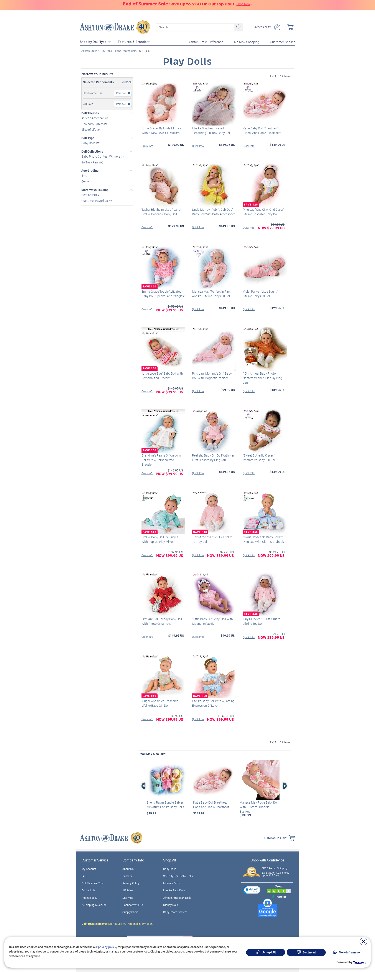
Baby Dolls (88, 143)
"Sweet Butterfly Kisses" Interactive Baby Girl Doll (259, 457)
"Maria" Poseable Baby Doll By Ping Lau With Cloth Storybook (263, 539)
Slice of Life (89, 129)
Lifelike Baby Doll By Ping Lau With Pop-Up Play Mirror (160, 539)
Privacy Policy (130, 883)
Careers (127, 876)
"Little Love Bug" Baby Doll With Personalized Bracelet (162, 375)
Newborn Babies (92, 124)
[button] (251, 890)
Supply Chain (130, 912)
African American (93, 118)
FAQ (84, 876)
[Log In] (277, 27)
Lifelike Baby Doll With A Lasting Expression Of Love (213, 703)
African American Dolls (177, 898)
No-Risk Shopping (246, 42)
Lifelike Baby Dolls (174, 890)
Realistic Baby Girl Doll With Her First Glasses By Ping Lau (213, 457)
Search (238, 27)
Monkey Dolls (171, 883)
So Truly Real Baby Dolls (178, 876)
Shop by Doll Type (93, 42)
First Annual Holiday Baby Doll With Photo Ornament (161, 621)
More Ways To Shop (95, 189)
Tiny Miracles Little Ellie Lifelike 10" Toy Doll (212, 539)
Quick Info (147, 146)
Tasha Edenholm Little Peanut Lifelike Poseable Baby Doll (161, 211)
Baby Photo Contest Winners (101, 156)
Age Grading (90, 170)
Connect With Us (132, 905)
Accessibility (262, 27)
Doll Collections (92, 151)
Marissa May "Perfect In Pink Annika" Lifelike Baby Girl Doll (211, 293)
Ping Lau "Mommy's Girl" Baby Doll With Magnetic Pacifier (212, 375)
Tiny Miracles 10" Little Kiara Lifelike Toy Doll (261, 621)
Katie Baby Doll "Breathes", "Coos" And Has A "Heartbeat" (262, 130)
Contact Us (88, 890)
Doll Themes (90, 113)
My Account (89, 869)
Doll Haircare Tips (93, 883)
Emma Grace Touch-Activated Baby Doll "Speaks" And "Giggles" (163, 293)
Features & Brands (132, 42)
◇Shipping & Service (94, 905)
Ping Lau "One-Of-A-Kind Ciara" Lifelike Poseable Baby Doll (263, 211)
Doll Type (87, 138)
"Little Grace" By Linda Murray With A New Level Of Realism (161, 130)
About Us (128, 869)
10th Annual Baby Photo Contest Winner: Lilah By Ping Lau (262, 378)
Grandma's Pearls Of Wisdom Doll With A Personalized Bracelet (161, 459)
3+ (83, 175)
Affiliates (127, 890)
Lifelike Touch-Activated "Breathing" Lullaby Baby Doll (211, 130)
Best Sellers (89, 195)
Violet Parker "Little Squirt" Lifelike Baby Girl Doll (260, 293)
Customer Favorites (95, 201)
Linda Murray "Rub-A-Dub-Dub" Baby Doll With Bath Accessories (213, 211)
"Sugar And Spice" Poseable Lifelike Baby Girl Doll (159, 703)
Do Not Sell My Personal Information (117, 924)
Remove (121, 93)
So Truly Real (90, 162)
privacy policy (107, 947)
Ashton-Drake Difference (206, 42)
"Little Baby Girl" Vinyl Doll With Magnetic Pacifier (212, 621)
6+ (83, 181)
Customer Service (282, 42)
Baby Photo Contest (175, 912)
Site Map (127, 898)
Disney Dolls (171, 905)
